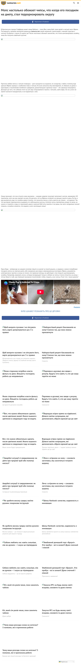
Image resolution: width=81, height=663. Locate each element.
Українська (64, 662)
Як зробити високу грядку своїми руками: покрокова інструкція (20, 527)
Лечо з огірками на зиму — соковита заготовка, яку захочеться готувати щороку (57, 486)
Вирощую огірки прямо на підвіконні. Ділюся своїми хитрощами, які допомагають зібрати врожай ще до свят (60, 441)
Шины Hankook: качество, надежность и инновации (59, 527)
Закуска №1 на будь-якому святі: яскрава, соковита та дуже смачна (57, 611)
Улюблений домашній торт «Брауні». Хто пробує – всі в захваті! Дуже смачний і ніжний (59, 570)
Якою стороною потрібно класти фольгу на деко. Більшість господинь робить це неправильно (20, 399)
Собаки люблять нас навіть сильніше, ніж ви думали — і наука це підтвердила (20, 569)
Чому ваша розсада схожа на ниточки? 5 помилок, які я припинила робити (20, 651)
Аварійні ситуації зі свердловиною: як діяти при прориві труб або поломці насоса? (19, 486)
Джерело (77, 307)
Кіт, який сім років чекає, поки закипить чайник (19, 611)
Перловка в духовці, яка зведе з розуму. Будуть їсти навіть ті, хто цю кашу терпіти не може (60, 399)
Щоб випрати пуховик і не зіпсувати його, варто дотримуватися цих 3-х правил (20, 353)
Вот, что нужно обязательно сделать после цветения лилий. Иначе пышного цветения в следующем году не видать (19, 441)
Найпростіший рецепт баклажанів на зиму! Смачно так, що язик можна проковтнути (58, 355)
